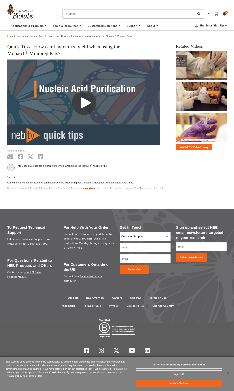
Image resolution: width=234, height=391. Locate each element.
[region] (117, 373)
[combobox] (128, 13)
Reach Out (134, 269)
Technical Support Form (35, 239)
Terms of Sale (92, 305)
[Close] (228, 373)
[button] (198, 14)
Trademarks (67, 305)
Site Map (135, 297)
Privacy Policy (14, 376)
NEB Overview (95, 297)
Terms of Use (158, 297)
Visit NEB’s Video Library (194, 147)
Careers (117, 297)
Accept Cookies (179, 383)
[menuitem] (28, 26)
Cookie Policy (135, 305)
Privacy (113, 305)
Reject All (178, 374)
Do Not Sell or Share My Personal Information (178, 364)
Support (73, 297)
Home (10, 36)
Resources (22, 36)
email (67, 238)
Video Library (38, 36)
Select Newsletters (191, 257)
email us (12, 243)
